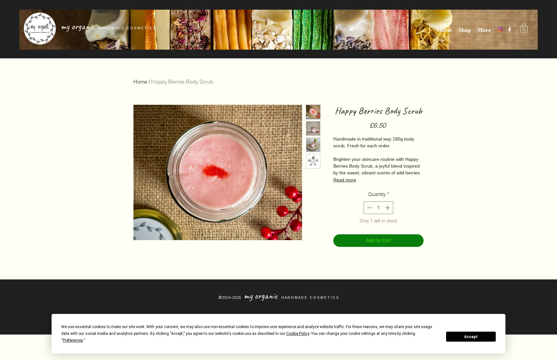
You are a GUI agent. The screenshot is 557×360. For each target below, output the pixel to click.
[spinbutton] (378, 208)
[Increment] (388, 208)
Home (140, 81)
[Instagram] (500, 29)
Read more (344, 179)
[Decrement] (369, 208)
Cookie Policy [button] (297, 333)
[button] (524, 28)
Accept (471, 337)
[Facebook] (509, 29)
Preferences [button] (73, 340)
